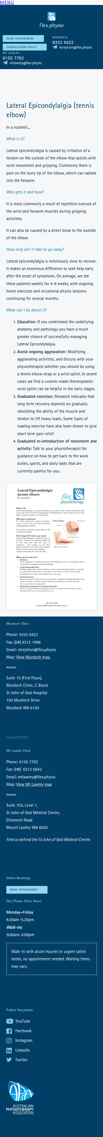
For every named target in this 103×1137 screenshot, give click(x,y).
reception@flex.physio (75, 47)
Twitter (21, 1059)
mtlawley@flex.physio (26, 63)
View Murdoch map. (33, 656)
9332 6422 (63, 42)
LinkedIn (22, 1050)
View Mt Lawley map (34, 784)
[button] (7, 3)
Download (52, 546)
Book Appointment (20, 38)
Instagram (23, 1040)
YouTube (22, 1020)
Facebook (23, 1030)
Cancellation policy (22, 47)
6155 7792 (13, 58)
